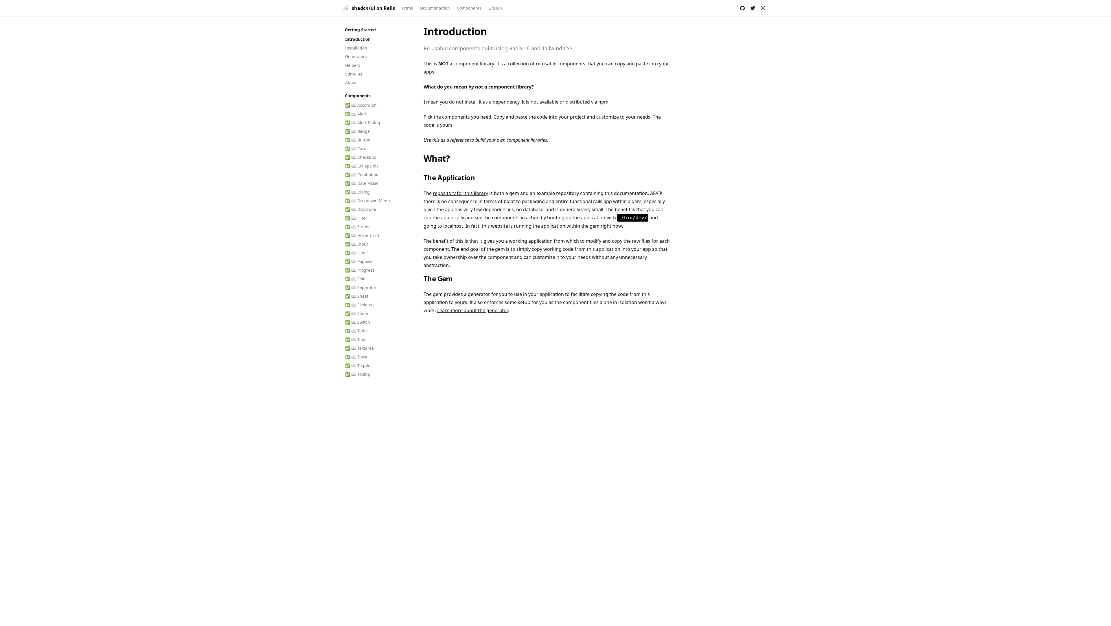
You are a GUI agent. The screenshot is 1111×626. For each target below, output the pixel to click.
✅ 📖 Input (356, 244)
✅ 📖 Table (356, 331)
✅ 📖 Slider (357, 313)
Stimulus (353, 74)
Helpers (352, 65)
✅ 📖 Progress (359, 270)
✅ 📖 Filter (356, 218)
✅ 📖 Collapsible (362, 166)
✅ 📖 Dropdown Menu (367, 200)
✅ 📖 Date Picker (362, 183)
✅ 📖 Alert (356, 114)
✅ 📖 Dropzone (360, 209)
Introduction (358, 39)
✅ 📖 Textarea (359, 348)
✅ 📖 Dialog (357, 192)
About (351, 82)
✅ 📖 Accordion (361, 105)
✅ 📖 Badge (357, 131)
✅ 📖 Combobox (361, 174)
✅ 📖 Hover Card (362, 235)
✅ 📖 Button (357, 140)
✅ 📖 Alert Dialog (362, 122)
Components (469, 8)
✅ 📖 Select (357, 278)
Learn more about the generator (472, 310)
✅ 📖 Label (356, 252)
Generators (356, 56)
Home (407, 8)
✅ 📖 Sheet (356, 296)
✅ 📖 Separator (360, 287)
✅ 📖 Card (356, 148)
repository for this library (460, 193)
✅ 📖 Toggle (357, 365)
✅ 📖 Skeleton (359, 305)
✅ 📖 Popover (359, 261)
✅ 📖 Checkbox (360, 157)
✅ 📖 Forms (357, 226)
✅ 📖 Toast (356, 357)
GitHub (495, 8)
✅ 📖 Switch (357, 322)
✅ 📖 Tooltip (357, 374)
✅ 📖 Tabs (355, 339)
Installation (356, 48)
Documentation (435, 8)
